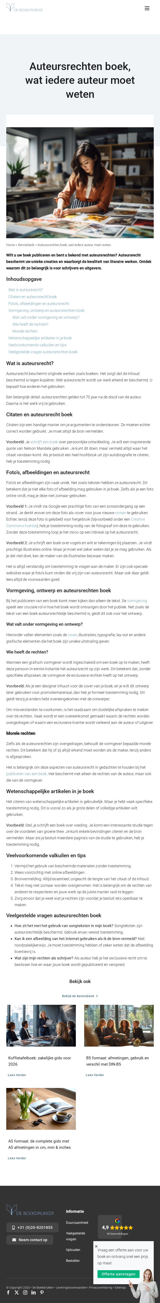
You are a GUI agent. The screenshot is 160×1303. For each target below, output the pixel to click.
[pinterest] (42, 1292)
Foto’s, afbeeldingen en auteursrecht (38, 303)
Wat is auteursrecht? (25, 290)
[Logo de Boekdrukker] (24, 5)
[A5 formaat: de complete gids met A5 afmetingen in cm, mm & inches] (41, 1109)
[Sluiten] (96, 1246)
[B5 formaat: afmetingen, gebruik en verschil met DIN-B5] (119, 1026)
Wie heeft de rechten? (30, 324)
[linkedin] (33, 1292)
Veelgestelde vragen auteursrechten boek (43, 352)
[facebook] (8, 1292)
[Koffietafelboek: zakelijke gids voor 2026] (41, 1026)
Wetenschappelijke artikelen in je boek (40, 338)
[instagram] (25, 1292)
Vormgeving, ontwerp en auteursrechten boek (46, 310)
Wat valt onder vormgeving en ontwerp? (45, 317)
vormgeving (137, 601)
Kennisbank (26, 245)
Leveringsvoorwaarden (72, 1287)
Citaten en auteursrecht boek (32, 296)
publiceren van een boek (26, 774)
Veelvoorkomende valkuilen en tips (37, 345)
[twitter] (17, 1292)
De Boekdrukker (43, 1287)
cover (72, 635)
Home (10, 245)
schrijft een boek (44, 442)
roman (120, 513)
